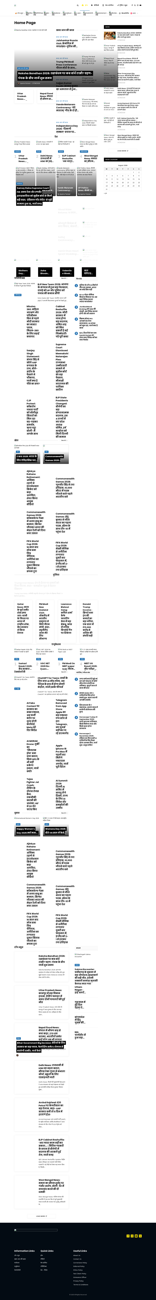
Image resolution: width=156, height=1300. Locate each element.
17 (107, 182)
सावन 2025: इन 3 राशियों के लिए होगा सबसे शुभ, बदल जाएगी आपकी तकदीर (88, 696)
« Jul (105, 193)
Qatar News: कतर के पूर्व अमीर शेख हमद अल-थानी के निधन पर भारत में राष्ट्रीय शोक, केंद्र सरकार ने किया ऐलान (23, 618)
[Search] (78, 5)
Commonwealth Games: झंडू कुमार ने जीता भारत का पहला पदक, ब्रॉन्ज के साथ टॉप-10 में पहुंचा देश (65, 522)
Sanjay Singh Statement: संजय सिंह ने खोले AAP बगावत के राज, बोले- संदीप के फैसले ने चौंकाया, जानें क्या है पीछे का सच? (33, 367)
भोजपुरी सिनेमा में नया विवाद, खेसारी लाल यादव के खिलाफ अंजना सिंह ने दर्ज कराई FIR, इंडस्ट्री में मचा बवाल (68, 225)
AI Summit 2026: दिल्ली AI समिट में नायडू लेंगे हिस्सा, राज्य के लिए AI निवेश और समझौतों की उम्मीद (62, 794)
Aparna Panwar (25, 83)
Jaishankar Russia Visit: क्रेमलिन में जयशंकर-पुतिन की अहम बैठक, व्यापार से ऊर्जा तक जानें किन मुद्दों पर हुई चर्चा (67, 43)
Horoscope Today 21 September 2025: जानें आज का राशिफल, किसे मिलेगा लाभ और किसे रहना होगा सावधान (88, 723)
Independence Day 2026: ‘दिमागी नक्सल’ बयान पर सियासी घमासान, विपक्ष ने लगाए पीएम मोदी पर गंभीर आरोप (67, 129)
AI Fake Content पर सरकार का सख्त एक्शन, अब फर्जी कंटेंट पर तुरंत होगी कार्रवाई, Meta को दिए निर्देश (33, 717)
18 (112, 182)
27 (123, 186)
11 (112, 179)
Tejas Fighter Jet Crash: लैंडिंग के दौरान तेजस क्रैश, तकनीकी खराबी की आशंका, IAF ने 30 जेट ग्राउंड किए (33, 794)
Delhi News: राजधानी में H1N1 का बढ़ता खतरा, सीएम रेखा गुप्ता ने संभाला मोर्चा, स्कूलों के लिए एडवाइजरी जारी (47, 158)
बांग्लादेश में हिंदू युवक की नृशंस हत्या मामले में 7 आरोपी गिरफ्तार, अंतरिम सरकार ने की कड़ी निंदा (80, 1020)
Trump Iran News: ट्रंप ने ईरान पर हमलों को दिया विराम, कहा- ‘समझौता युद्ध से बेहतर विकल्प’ (36, 585)
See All (63, 278)
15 (133, 179)
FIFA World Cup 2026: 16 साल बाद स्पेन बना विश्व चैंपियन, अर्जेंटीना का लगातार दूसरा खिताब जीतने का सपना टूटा (33, 556)
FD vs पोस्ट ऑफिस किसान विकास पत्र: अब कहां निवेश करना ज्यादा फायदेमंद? (88, 298)
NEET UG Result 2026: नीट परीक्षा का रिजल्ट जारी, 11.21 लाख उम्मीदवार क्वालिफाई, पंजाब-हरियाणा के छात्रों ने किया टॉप (91, 666)
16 (139, 179)
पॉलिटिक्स (18, 295)
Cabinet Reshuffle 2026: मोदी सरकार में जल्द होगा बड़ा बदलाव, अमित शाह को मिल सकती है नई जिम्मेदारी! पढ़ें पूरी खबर (62, 321)
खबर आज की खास (23, 68)
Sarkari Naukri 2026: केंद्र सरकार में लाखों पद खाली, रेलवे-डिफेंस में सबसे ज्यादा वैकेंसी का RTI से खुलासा (25, 666)
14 (128, 179)
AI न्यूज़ (17, 689)
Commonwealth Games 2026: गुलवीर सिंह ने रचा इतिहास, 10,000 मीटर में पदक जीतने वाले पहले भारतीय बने (65, 487)
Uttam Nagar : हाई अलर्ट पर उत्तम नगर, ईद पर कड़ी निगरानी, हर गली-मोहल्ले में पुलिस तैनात (80, 990)
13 (123, 179)
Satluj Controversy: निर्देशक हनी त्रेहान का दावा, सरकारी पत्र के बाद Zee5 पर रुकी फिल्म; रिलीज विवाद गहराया (68, 239)
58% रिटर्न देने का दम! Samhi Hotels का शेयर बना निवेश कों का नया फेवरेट (88, 336)
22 (133, 182)
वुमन (18, 824)
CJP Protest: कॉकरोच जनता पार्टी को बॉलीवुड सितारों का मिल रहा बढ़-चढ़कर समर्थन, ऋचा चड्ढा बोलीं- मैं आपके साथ (32, 417)
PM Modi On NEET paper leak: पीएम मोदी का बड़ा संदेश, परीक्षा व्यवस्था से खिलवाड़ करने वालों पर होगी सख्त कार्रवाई (69, 666)
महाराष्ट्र (61, 151)
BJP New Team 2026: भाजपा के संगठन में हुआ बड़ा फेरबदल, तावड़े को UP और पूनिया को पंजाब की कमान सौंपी (53, 289)
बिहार (18, 1038)
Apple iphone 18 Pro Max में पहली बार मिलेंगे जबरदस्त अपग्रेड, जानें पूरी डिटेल (62, 756)
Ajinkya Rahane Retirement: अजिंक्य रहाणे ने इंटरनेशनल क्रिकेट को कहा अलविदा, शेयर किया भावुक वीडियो (33, 488)
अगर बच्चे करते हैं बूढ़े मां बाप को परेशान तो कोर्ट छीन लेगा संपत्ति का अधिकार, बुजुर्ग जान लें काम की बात (88, 683)
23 (139, 182)
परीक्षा (16, 659)
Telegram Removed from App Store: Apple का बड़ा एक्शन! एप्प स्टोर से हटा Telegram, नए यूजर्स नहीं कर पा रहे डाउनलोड (62, 717)
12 (117, 179)
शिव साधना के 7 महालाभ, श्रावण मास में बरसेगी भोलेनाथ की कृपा (88, 708)
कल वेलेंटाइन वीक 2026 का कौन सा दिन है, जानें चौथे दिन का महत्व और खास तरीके (89, 272)
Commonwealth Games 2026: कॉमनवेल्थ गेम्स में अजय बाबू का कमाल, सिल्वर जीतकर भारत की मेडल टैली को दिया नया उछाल (36, 523)
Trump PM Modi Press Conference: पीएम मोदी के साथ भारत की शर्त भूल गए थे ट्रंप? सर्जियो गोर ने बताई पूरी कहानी (66, 64)
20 (123, 182)
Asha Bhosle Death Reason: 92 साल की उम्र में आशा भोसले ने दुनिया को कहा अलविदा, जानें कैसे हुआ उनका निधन (44, 272)
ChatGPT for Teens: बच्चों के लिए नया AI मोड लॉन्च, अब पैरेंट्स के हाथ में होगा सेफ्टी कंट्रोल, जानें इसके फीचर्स (53, 683)
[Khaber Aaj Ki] (15, 5)
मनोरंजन (19, 183)
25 (112, 186)
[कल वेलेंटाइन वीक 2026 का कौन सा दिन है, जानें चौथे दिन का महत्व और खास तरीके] (89, 265)
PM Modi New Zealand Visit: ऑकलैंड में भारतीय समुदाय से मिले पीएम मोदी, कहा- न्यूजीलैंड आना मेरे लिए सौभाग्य (44, 621)
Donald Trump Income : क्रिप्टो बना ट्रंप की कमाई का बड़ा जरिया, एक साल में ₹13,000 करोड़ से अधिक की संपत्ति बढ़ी (88, 620)
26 (117, 186)
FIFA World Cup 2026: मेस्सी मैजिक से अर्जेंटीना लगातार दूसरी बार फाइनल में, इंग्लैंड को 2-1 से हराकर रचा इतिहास (62, 556)
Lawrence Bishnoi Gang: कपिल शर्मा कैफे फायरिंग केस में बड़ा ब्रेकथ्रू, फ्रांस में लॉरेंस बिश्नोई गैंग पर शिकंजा (66, 618)
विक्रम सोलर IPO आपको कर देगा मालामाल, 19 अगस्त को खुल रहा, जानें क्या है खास (88, 323)
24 (107, 186)
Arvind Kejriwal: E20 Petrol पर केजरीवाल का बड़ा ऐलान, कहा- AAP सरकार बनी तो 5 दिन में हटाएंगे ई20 (51, 1108)
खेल (18, 452)
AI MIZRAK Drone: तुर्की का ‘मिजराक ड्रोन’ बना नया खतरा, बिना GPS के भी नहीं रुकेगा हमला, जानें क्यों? (33, 756)
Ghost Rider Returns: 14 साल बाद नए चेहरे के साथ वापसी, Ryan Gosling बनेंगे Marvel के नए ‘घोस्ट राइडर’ (68, 211)
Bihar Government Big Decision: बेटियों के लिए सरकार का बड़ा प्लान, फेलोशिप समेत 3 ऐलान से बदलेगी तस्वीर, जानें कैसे (41, 1046)
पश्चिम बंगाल (84, 151)
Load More (40, 1216)
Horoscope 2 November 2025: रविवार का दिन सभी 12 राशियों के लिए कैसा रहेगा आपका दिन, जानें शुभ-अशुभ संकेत (88, 739)
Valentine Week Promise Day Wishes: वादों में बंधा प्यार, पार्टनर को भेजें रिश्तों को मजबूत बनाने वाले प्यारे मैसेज (67, 272)
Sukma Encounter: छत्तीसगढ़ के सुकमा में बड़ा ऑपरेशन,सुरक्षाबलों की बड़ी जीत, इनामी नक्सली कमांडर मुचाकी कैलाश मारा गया (86, 976)
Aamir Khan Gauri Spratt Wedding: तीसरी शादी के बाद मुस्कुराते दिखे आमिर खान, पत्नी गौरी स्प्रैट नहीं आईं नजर (68, 252)
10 (107, 179)
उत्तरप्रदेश (17, 151)
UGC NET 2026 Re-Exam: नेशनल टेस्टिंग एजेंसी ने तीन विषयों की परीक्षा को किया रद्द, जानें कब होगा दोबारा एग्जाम (47, 666)
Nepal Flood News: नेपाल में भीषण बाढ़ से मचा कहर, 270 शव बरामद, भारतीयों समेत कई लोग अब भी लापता (46, 96)
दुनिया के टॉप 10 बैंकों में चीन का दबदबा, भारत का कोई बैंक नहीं (88, 287)
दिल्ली (38, 151)
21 (128, 182)
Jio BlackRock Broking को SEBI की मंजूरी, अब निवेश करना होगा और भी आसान (88, 310)
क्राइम (77, 965)
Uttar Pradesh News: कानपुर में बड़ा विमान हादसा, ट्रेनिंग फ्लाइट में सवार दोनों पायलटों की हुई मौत (23, 96)
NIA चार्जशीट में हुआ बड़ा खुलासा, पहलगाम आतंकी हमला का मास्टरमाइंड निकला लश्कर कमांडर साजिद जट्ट (81, 1035)
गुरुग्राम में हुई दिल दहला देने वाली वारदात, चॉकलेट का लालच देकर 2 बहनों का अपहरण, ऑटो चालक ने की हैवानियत (80, 1005)
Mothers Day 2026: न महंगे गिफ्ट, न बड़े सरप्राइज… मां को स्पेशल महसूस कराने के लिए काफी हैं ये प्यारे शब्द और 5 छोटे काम (23, 272)
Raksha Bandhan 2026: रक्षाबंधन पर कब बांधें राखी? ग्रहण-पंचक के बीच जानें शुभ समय (55, 75)
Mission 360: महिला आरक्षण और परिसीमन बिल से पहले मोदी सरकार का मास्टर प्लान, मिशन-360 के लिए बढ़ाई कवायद (33, 321)
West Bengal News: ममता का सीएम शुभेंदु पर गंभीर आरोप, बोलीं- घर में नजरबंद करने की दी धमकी (91, 158)
